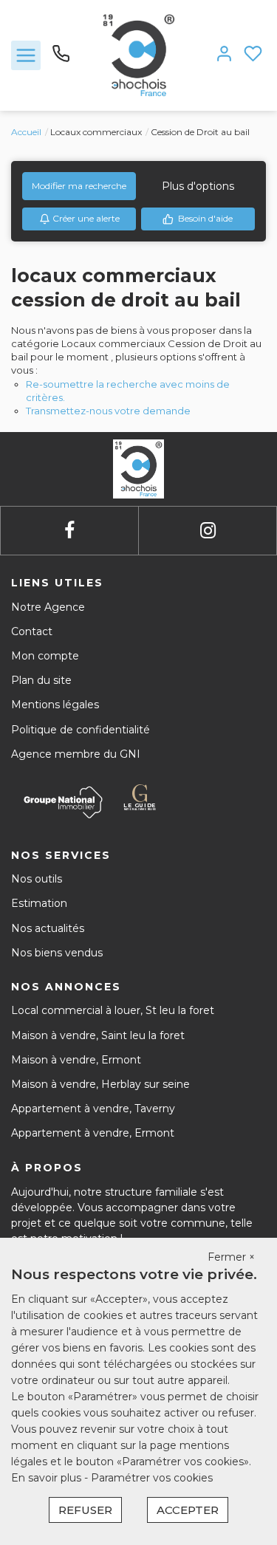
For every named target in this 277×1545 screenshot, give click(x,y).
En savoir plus (47, 1477)
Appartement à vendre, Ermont (92, 1133)
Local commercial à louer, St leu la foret (112, 1010)
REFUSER (85, 1510)
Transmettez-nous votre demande (108, 411)
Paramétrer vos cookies (152, 1477)
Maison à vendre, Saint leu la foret (98, 1035)
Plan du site (41, 680)
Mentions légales (55, 704)
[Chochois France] (138, 54)
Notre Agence (48, 607)
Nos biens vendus (57, 952)
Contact (31, 631)
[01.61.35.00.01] (61, 59)
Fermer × (231, 1257)
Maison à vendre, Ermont (76, 1059)
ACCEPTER (188, 1510)
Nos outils (36, 878)
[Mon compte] (224, 55)
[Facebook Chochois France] (69, 530)
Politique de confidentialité (80, 729)
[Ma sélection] (253, 55)
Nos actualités (47, 928)
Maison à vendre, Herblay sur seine (100, 1084)
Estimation (39, 903)
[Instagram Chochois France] (208, 530)
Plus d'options (198, 186)
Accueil (26, 131)
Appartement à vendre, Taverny (93, 1108)
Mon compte (45, 655)
